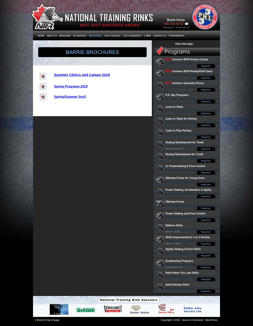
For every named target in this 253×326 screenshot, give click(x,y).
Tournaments (176, 36)
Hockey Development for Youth (184, 154)
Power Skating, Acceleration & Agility (188, 189)
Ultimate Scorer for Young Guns (185, 177)
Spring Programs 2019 (71, 86)
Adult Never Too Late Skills (182, 272)
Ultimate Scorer (174, 201)
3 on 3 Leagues (112, 36)
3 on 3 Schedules (132, 36)
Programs (65, 36)
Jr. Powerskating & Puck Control (185, 166)
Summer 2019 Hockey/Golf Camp (192, 71)
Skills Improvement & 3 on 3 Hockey (187, 237)
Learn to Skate (174, 106)
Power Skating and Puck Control (185, 213)
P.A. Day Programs (176, 94)
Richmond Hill (182, 27)
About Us (52, 36)
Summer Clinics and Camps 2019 (82, 75)
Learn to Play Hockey (178, 130)
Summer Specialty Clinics (188, 83)
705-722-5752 (173, 23)
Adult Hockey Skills (177, 284)
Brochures (95, 36)
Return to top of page (48, 320)
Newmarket (168, 27)
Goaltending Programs (179, 260)
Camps (147, 36)
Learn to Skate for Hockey (181, 118)
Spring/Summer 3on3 (70, 96)
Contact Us (159, 36)
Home (41, 36)
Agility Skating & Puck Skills (183, 249)
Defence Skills (174, 225)
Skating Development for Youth (184, 142)
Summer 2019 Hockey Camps (190, 59)
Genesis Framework (192, 320)
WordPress (211, 320)
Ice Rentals (80, 36)
